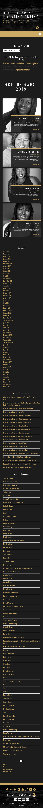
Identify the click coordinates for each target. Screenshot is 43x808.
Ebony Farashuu (7, 733)
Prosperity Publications (10, 482)
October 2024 (7, 271)
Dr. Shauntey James (9, 654)
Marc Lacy (5, 650)
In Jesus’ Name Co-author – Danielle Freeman (16, 433)
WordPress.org (7, 772)
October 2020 (7, 296)
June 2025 (6, 269)
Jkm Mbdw (6, 513)
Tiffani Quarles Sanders (10, 620)
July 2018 (5, 345)
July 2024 (6, 274)
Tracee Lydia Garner (9, 561)
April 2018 (6, 352)
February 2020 (7, 310)
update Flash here (23, 69)
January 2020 (7, 313)
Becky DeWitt (7, 723)
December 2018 (7, 335)
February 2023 (7, 288)
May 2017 (5, 374)
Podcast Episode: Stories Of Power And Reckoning (17, 468)
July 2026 (6, 251)
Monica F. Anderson (8, 674)
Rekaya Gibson (7, 534)
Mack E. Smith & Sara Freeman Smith (13, 503)
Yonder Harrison (7, 610)
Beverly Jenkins (7, 537)
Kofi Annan (6, 668)
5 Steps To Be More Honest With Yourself (15, 747)
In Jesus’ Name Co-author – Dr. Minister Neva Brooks (18, 436)
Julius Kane (6, 496)
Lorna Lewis (6, 551)
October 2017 (7, 365)
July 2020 (6, 301)
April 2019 (6, 328)
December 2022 (7, 291)
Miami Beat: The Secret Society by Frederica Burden (17, 568)
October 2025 (7, 266)
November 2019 (7, 318)
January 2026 (7, 259)
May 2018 (5, 350)
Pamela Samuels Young (10, 596)
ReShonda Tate (7, 510)
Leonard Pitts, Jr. (8, 603)
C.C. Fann (5, 678)
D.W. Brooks (6, 634)
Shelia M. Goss (7, 492)
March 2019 (6, 330)
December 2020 (7, 293)
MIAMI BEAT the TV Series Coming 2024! (14, 647)
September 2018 (8, 342)
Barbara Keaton (7, 695)
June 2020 (6, 303)
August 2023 (7, 283)
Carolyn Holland (7, 582)
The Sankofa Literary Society (11, 681)
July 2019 (6, 323)
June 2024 (6, 276)
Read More (36, 129)
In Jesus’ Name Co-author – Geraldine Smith (16, 440)
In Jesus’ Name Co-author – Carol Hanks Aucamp (17, 419)
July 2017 (5, 370)
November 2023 (7, 281)
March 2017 (6, 379)
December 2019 (7, 315)
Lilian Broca (6, 617)
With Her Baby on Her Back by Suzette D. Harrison (17, 457)
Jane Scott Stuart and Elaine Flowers (13, 541)
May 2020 (6, 306)
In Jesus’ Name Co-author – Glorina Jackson (15, 450)
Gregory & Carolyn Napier (10, 499)
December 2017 (7, 362)
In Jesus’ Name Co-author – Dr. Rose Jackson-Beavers (18, 409)
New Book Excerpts (22, 393)
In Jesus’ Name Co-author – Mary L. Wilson (15, 443)
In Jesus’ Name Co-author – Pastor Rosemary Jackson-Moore (20, 454)
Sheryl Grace (6, 713)
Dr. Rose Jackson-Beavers (10, 485)
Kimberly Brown (7, 548)
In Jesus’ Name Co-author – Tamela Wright (15, 447)
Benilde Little (7, 740)
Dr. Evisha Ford (7, 657)
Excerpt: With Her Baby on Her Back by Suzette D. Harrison (19, 461)
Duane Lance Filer (8, 589)
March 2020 (6, 308)
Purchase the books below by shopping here (20, 63)
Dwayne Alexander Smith (10, 593)
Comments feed (8, 769)
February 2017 (7, 382)
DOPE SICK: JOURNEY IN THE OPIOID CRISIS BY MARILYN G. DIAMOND (21, 737)
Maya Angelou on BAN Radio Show (13, 606)
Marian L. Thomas (8, 506)
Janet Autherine (7, 702)
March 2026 (6, 254)
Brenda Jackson (7, 544)
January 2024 (7, 279)
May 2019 (6, 325)
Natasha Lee (6, 558)
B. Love (5, 685)
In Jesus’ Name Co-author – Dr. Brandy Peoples (16, 429)
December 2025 (7, 261)
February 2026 (7, 256)
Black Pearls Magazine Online (21, 15)
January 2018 (7, 360)
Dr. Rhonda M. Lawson (9, 586)
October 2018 (7, 340)
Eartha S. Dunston (8, 671)
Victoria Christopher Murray (11, 489)
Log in (5, 764)
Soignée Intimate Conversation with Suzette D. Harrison (19, 464)
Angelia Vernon (7, 575)
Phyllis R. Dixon (7, 579)
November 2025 (7, 264)
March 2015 (6, 387)
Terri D (5, 688)
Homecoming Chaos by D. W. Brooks (13, 638)
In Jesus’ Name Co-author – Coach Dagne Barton (17, 416)
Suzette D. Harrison (8, 478)
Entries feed (6, 767)
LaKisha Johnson (8, 565)
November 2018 (7, 338)
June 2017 (6, 372)
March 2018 (6, 355)
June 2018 (6, 347)
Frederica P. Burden (8, 520)
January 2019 (7, 333)
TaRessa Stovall (7, 699)
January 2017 (7, 384)
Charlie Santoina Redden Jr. (11, 572)
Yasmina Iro (6, 692)
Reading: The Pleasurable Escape (12, 751)
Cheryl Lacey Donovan (9, 754)
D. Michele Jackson (8, 709)
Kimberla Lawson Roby (9, 716)
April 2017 (6, 377)
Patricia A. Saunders (9, 631)
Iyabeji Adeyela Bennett (10, 613)
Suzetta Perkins (7, 555)
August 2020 (7, 298)
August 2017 (7, 367)
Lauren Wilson (7, 661)
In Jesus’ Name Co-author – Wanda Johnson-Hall (17, 423)
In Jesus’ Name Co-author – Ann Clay (13, 412)
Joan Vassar (6, 726)
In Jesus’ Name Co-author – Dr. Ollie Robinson (16, 426)
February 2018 (7, 357)
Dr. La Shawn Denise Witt (10, 517)
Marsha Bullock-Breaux (9, 523)
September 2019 (8, 320)
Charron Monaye (8, 527)
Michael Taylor (7, 600)
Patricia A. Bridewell (8, 719)
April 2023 (6, 286)
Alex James (6, 530)
